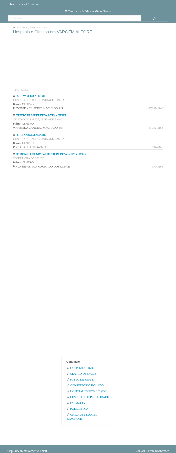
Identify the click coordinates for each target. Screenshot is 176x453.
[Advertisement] (88, 62)
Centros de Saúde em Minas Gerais (89, 11)
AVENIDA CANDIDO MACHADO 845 (89, 108)
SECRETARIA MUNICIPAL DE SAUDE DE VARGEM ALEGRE (51, 154)
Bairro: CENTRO (23, 104)
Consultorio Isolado (87, 385)
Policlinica (79, 409)
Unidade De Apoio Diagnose (82, 416)
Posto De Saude (82, 379)
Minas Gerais (20, 28)
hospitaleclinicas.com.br (21, 451)
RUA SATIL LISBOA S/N (89, 147)
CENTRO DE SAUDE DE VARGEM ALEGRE (41, 115)
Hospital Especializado (88, 391)
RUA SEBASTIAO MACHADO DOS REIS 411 (89, 166)
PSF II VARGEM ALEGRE (30, 96)
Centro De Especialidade (89, 397)
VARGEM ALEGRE (38, 28)
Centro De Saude (83, 374)
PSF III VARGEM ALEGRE (31, 135)
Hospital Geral (82, 368)
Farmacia (77, 403)
